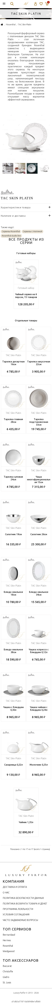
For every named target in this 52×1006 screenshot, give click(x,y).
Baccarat (7, 966)
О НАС (6, 892)
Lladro (6, 977)
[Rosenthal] (7, 192)
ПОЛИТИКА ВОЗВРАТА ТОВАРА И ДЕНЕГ (25, 903)
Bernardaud (9, 934)
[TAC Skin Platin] (26, 159)
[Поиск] (12, 3)
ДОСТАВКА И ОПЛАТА (15, 887)
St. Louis (7, 982)
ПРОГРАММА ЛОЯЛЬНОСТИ (18, 909)
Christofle (8, 971)
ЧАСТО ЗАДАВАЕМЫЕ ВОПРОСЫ (20, 920)
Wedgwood (8, 951)
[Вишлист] (41, 3)
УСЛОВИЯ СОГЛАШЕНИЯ (16, 914)
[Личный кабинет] (35, 3)
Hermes (7, 940)
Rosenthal (8, 945)
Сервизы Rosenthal (11, 231)
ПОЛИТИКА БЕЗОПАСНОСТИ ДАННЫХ (23, 898)
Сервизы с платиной (32, 231)
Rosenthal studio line (11, 236)
